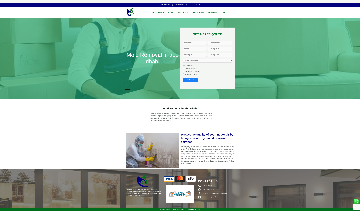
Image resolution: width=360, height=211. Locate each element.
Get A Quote (190, 80)
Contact (223, 12)
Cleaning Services (198, 12)
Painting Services (182, 12)
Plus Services (188, 65)
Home (152, 12)
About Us (161, 12)
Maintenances (212, 12)
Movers (170, 12)
